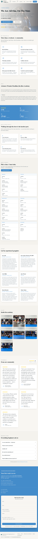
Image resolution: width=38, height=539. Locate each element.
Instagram (4, 492)
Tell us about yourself (7, 517)
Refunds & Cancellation (28, 533)
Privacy (19, 533)
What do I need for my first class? (7, 445)
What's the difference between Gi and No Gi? (9, 458)
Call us (18, 461)
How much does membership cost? (7, 452)
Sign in (31, 1)
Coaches (21, 1)
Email (3, 505)
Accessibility (20, 535)
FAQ (24, 1)
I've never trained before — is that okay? (8, 442)
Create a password (5, 509)
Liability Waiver (23, 526)
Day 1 (17, 2)
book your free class (24, 461)
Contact (27, 1)
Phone (3, 513)
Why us (10, 2)
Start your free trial (6, 170)
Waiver (34, 533)
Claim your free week (6, 21)
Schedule (14, 1)
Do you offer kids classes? (6, 455)
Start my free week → (19, 523)
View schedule (17, 21)
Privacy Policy (18, 526)
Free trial (34, 1)
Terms (15, 526)
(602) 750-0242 (4, 489)
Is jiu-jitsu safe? (4, 448)
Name (3, 501)
